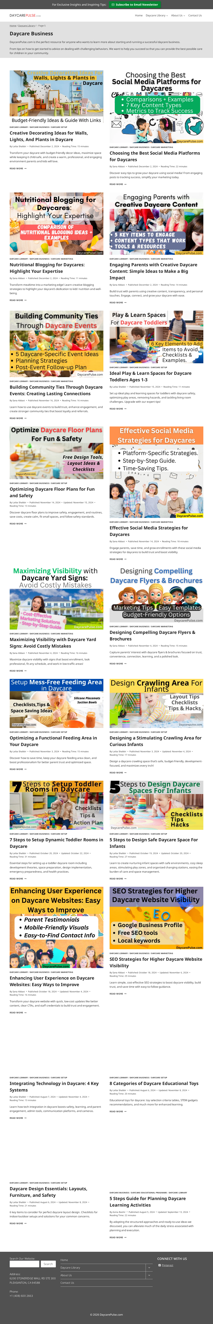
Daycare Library (19, 127)
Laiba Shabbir (19, 146)
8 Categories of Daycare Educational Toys (154, 1083)
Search (48, 1264)
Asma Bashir (119, 1211)
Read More (18, 168)
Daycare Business (40, 127)
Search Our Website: (22, 1258)
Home (139, 15)
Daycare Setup (59, 127)
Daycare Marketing (162, 147)
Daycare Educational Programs (149, 1192)
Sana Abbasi (119, 166)
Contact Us (195, 15)
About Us (66, 1275)
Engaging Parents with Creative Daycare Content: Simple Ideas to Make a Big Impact (153, 271)
